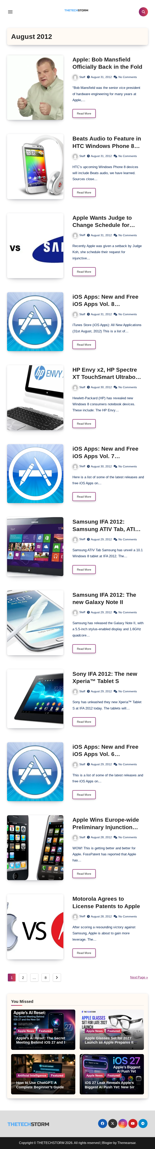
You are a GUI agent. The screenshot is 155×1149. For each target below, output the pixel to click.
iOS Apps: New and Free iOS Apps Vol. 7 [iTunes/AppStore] (105, 456)
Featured (45, 1031)
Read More (84, 113)
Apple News (26, 1031)
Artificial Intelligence (32, 1075)
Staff (82, 77)
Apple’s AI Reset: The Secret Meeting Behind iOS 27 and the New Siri (42, 1042)
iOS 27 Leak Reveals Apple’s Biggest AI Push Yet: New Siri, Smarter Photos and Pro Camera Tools (110, 1089)
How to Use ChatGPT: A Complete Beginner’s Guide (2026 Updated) (40, 1087)
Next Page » (139, 977)
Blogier (107, 1143)
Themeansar (126, 1143)
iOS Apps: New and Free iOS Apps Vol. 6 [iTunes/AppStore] (105, 754)
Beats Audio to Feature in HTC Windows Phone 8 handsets (106, 145)
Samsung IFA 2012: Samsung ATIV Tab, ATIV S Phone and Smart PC (105, 529)
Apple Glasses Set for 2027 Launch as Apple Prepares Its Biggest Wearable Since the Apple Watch (110, 1044)
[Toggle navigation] (10, 11)
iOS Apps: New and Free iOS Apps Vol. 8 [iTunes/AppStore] (105, 304)
